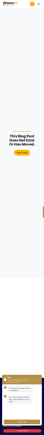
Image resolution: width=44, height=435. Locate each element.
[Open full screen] (34, 379)
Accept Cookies (22, 431)
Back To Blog (22, 153)
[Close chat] (38, 379)
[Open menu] (38, 4)
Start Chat (22, 422)
